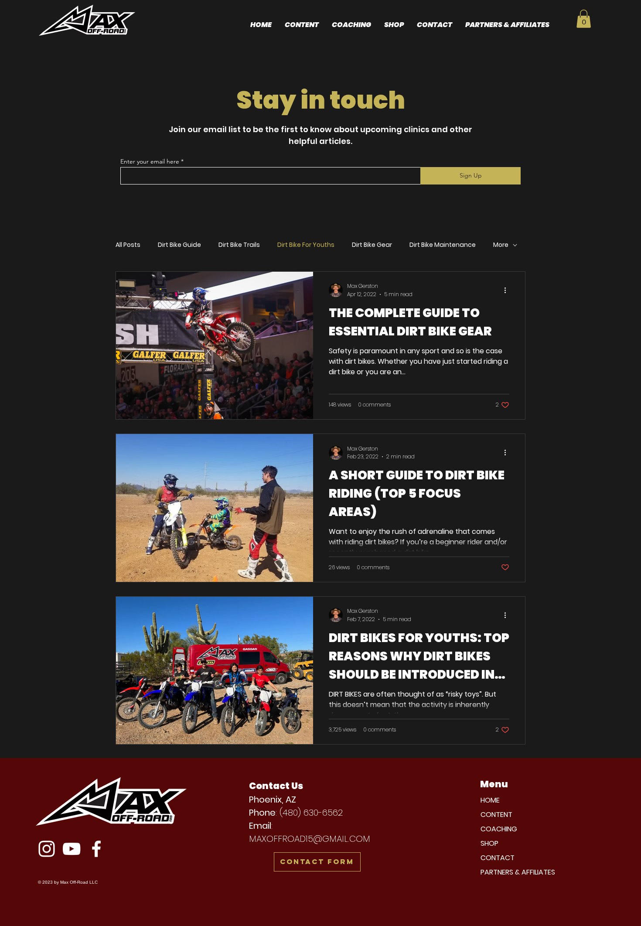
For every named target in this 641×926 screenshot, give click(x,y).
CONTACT (498, 858)
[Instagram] (47, 849)
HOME (490, 800)
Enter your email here (149, 161)
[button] (583, 19)
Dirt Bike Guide (179, 245)
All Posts (128, 245)
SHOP (489, 843)
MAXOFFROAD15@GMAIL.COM (309, 839)
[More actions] (508, 290)
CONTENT (496, 815)
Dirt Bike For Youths (305, 245)
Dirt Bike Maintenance (442, 245)
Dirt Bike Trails (239, 245)
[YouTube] (71, 849)
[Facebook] (96, 849)
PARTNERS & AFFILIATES (518, 872)
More (500, 245)
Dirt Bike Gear (372, 245)
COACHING (499, 829)
